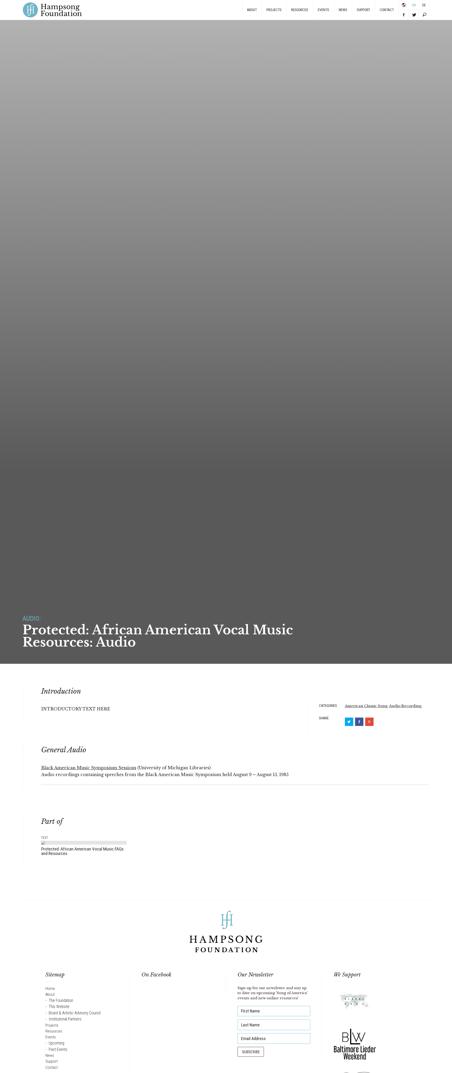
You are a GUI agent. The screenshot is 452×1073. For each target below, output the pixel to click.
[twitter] (349, 722)
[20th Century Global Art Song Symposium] (355, 1003)
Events (323, 10)
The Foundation (61, 1000)
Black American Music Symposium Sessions (88, 767)
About (252, 10)
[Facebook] (359, 722)
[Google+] (369, 722)
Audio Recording (405, 706)
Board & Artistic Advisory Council (75, 1013)
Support (363, 10)
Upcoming (56, 1043)
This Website (59, 1006)
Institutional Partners (65, 1019)
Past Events (58, 1049)
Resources (299, 10)
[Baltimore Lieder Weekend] (355, 1043)
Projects (274, 10)
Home (50, 988)
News (343, 10)
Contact (387, 10)
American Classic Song (366, 706)
